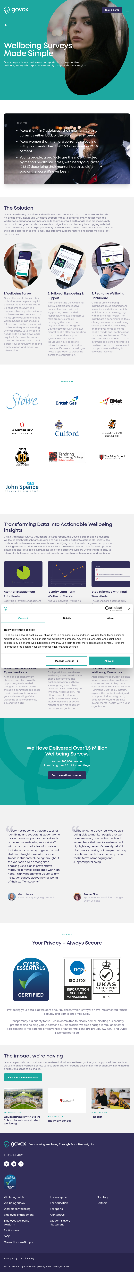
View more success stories (23, 1077)
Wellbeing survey (14, 1203)
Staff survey (11, 1230)
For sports (56, 1209)
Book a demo (111, 10)
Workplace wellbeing (17, 1209)
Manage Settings (64, 660)
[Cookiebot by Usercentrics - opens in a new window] (107, 608)
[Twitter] (6, 1164)
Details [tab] (67, 618)
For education (59, 1203)
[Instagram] (21, 1164)
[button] (127, 10)
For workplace (59, 1197)
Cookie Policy (27, 1258)
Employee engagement (19, 1215)
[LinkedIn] (13, 1164)
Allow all (109, 660)
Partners (102, 1203)
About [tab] (110, 618)
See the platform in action (67, 775)
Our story (102, 1197)
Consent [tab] (23, 618)
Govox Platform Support (19, 1242)
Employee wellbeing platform (16, 1222)
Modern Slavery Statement (60, 1222)
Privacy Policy (10, 1258)
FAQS (7, 1236)
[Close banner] (129, 609)
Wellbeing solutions (16, 1197)
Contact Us (57, 1215)
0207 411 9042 (13, 1155)
